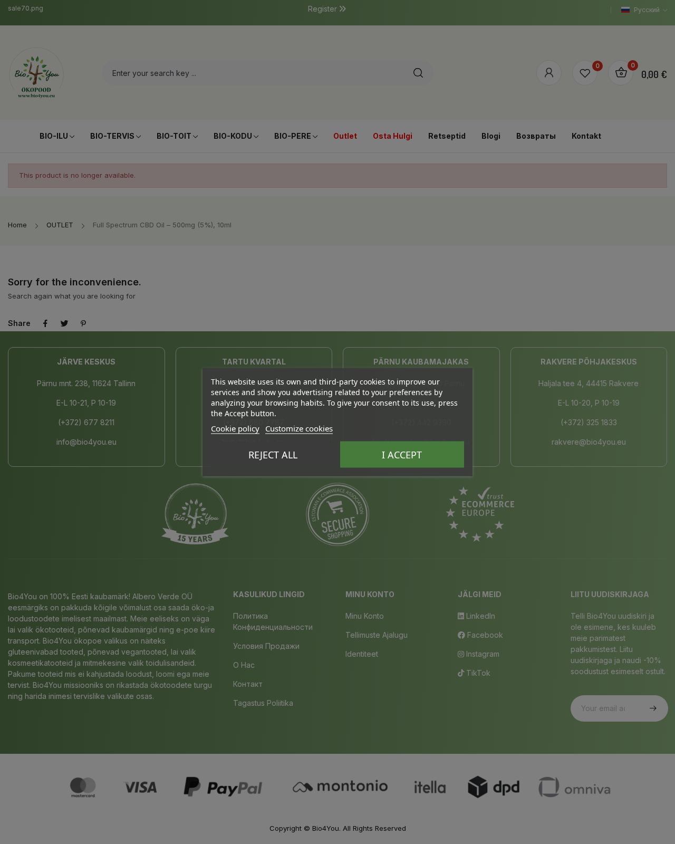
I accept (402, 454)
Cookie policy (235, 428)
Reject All (272, 454)
